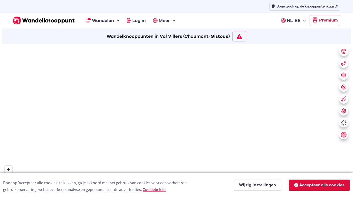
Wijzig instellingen (257, 185)
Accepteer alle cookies (321, 185)
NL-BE (294, 20)
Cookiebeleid (154, 189)
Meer (164, 20)
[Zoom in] (8, 169)
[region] (176, 120)
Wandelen (103, 20)
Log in (139, 20)
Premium (328, 20)
